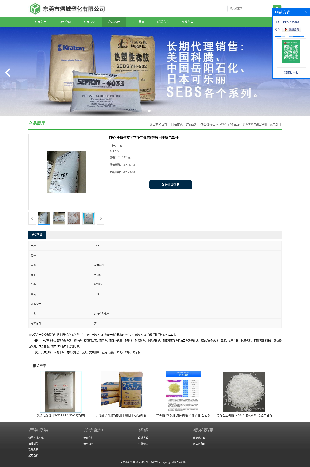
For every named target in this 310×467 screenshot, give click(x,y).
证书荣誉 (138, 22)
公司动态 (90, 22)
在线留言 (187, 22)
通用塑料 (33, 455)
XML (185, 462)
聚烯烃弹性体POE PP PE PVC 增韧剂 (61, 415)
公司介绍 (65, 22)
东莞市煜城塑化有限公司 (134, 462)
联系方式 (163, 22)
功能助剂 (33, 449)
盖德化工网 (199, 437)
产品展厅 (114, 22)
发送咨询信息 (170, 184)
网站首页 (177, 124)
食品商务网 (199, 443)
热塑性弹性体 (209, 124)
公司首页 (41, 22)
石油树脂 (33, 443)
